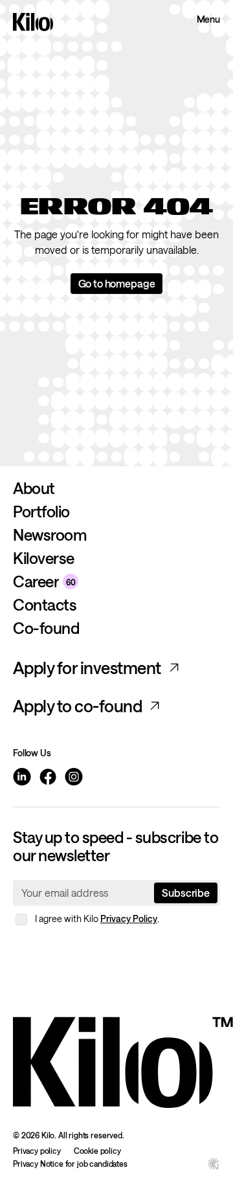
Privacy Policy (128, 918)
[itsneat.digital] (213, 1163)
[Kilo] (123, 1060)
